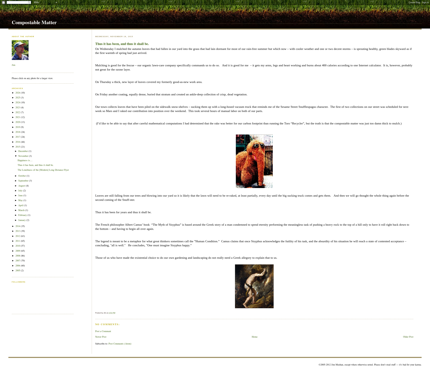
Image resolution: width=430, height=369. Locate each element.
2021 (18, 117)
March (21, 210)
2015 (18, 146)
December (23, 151)
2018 (18, 131)
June (20, 195)
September (23, 180)
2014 (18, 226)
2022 (18, 112)
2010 (18, 245)
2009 (18, 250)
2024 (18, 102)
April (21, 205)
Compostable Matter (34, 22)
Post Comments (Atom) (120, 343)
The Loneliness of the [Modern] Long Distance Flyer (43, 169)
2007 (18, 260)
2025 (18, 97)
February (23, 215)
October (22, 175)
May (20, 200)
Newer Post (100, 336)
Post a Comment (103, 331)
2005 (18, 270)
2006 (18, 265)
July (20, 190)
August (22, 185)
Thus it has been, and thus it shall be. (122, 43)
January (22, 220)
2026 (18, 92)
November (23, 155)
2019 (18, 127)
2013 (18, 231)
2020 (18, 122)
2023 (18, 107)
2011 (18, 240)
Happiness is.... (25, 160)
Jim (13, 64)
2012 (18, 236)
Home (254, 336)
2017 (18, 136)
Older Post (408, 336)
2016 (18, 141)
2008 (18, 255)
